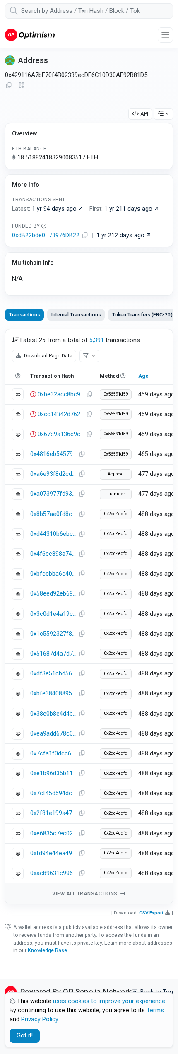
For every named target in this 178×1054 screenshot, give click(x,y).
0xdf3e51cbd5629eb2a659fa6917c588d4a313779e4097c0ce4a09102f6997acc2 (53, 673)
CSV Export (151, 913)
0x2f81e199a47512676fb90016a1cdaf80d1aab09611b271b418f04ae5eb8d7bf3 (53, 813)
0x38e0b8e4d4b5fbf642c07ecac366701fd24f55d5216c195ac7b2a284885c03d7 (53, 713)
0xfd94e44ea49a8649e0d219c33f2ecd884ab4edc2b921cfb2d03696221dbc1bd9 (53, 853)
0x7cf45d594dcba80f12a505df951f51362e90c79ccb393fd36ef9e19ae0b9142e (53, 793)
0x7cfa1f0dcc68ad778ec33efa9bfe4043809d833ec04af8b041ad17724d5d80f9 (53, 753)
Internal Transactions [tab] (76, 314)
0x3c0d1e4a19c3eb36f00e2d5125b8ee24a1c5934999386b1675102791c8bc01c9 (53, 613)
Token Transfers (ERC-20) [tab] (142, 314)
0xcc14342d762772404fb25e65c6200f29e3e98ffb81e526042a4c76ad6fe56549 (61, 414)
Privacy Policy (39, 1019)
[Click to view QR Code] (21, 85)
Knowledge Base (47, 950)
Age (143, 376)
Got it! (25, 1035)
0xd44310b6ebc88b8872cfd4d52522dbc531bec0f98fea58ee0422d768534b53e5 (53, 534)
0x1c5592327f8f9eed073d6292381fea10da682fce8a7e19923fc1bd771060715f (53, 633)
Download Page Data (47, 355)
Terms (155, 1010)
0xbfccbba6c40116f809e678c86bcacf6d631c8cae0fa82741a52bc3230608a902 (53, 573)
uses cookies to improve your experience (109, 1001)
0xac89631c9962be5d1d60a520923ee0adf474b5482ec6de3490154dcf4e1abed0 (53, 873)
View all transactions (85, 894)
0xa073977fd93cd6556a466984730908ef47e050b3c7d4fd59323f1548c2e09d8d (53, 493)
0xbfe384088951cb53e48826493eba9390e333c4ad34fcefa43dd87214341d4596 (53, 693)
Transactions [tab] (24, 314)
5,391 (96, 340)
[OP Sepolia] (30, 34)
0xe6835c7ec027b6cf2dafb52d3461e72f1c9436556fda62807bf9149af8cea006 (53, 833)
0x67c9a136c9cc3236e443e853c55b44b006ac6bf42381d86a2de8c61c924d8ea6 (61, 434)
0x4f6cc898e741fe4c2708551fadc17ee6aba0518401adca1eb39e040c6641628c (53, 553)
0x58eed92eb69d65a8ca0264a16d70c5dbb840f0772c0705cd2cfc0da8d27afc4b (53, 593)
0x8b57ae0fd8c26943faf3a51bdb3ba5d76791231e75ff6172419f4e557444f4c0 (53, 514)
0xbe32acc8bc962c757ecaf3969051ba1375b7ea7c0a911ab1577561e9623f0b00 (61, 394)
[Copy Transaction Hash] (89, 394)
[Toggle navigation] (165, 35)
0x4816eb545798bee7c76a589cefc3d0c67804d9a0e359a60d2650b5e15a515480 (53, 454)
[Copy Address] (8, 85)
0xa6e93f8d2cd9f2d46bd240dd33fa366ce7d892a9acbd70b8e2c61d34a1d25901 (53, 474)
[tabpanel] (89, 616)
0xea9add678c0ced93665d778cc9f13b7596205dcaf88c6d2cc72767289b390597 (53, 733)
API (144, 114)
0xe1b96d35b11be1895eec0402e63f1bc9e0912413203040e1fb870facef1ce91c (53, 773)
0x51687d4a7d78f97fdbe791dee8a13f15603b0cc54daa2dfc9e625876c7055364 (53, 653)
